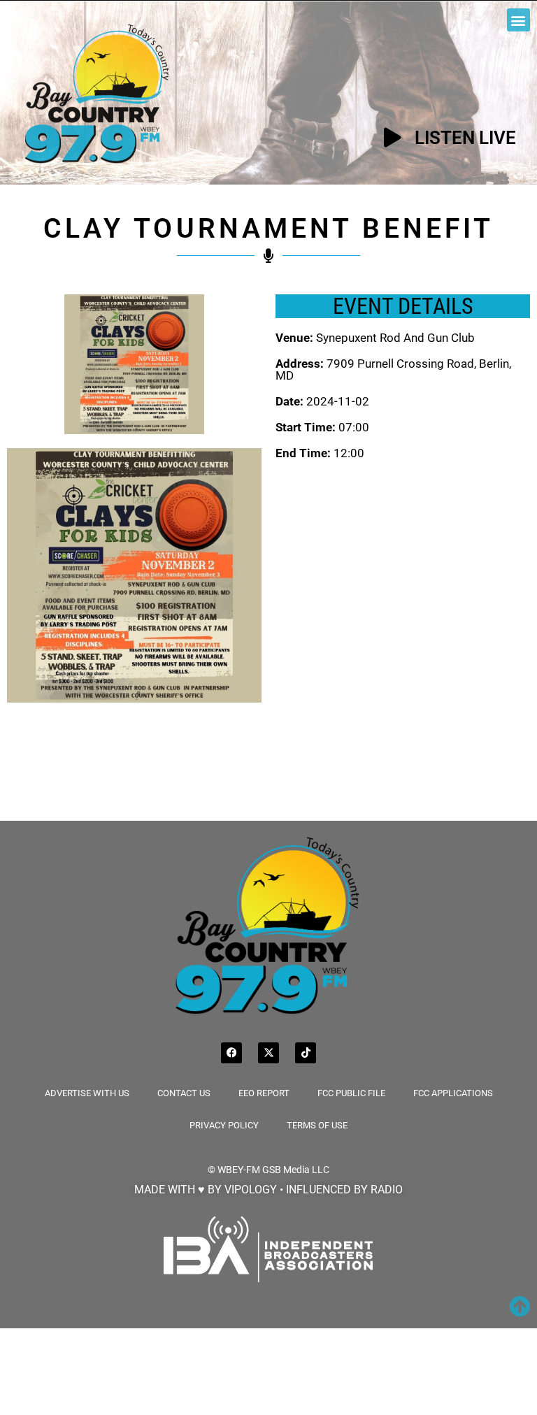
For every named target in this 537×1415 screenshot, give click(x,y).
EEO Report (263, 1093)
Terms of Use (317, 1125)
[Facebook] (231, 1052)
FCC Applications (453, 1093)
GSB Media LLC (295, 1169)
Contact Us (183, 1093)
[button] (518, 19)
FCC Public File (351, 1093)
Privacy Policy (224, 1125)
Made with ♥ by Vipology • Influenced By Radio (268, 1189)
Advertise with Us (87, 1093)
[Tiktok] (305, 1052)
